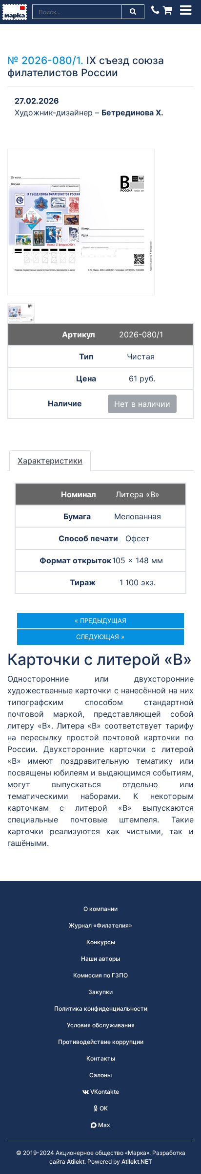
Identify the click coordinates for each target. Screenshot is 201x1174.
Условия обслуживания (101, 1025)
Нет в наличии (142, 404)
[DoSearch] (133, 11)
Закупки (100, 992)
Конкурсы (100, 942)
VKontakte (104, 1091)
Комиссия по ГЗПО (100, 975)
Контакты (100, 1058)
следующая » (100, 637)
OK (103, 1108)
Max (103, 1125)
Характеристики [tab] (50, 460)
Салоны (100, 1075)
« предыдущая (100, 620)
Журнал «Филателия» (100, 925)
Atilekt (75, 1161)
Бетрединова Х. (132, 112)
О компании (100, 908)
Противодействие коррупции (100, 1041)
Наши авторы (100, 958)
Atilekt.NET (136, 1161)
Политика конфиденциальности (100, 1008)
